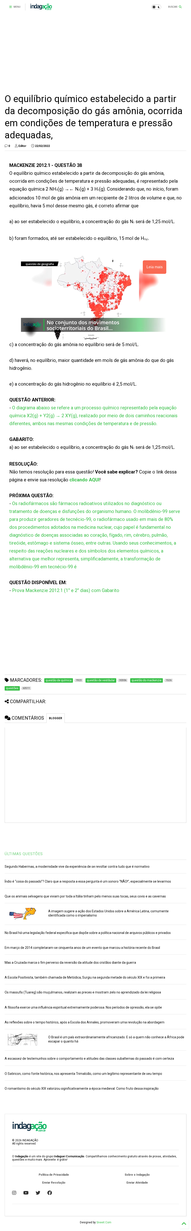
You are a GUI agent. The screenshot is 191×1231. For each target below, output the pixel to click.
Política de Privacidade (54, 1174)
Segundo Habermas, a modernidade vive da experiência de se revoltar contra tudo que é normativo (77, 866)
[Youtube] (26, 1193)
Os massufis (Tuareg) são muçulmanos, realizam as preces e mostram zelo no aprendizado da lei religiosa (83, 992)
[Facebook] (49, 1193)
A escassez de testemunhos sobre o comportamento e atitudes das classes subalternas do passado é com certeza (89, 1058)
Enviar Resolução (53, 1182)
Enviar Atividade (137, 1182)
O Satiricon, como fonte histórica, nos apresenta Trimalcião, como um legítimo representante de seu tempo (83, 1073)
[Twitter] (38, 1193)
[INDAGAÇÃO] (41, 8)
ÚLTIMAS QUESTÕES (24, 854)
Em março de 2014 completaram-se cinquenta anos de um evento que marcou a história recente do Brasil (82, 948)
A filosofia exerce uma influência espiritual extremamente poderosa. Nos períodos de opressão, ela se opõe (83, 1007)
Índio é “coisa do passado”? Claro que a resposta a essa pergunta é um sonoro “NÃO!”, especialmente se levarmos (88, 881)
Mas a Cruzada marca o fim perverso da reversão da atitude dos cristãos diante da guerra (70, 962)
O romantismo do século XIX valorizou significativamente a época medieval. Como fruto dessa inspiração (82, 1088)
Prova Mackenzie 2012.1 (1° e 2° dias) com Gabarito (65, 590)
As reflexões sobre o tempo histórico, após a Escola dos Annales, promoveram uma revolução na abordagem (84, 1022)
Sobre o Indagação (137, 1174)
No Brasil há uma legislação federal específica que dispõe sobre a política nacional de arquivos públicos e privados (88, 933)
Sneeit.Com (103, 1222)
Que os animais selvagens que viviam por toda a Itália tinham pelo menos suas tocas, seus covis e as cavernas (85, 896)
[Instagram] (14, 1193)
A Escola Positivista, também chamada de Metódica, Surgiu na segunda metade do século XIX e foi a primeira (85, 977)
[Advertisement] (95, 53)
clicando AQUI (84, 480)
